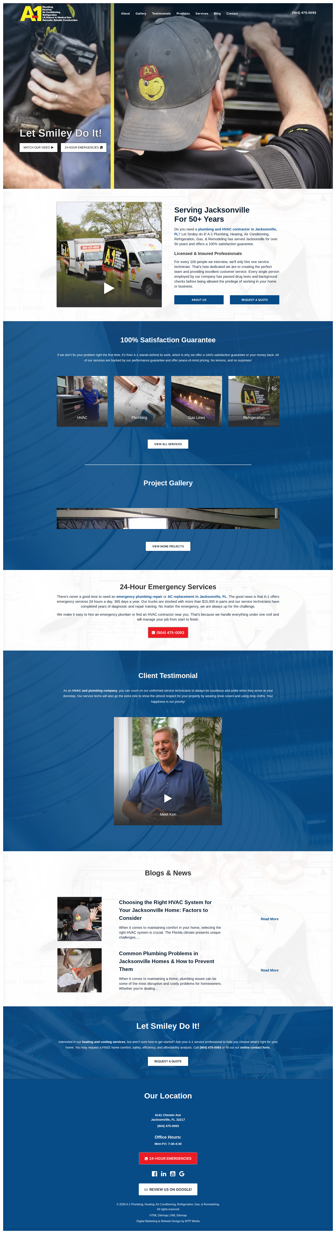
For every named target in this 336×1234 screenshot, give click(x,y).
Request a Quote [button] (254, 300)
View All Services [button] (168, 444)
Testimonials (161, 13)
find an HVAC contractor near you (162, 614)
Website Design (171, 1221)
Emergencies (82, 147)
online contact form (255, 1047)
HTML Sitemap (158, 1215)
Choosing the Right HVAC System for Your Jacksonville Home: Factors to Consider (165, 910)
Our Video (37, 147)
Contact (232, 13)
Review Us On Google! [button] (170, 1189)
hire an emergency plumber (109, 614)
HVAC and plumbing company (94, 690)
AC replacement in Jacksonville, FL (197, 597)
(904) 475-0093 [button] (170, 633)
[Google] (181, 1175)
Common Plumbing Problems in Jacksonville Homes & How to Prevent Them (166, 961)
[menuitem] (125, 13)
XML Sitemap (178, 1215)
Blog (217, 13)
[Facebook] (154, 1175)
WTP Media (192, 1221)
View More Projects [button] (168, 546)
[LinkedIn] (163, 1175)
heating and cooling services (103, 1042)
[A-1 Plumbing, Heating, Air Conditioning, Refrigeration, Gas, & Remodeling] (49, 14)
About (125, 13)
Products (183, 13)
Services (201, 13)
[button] (79, 919)
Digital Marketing (147, 1221)
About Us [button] (199, 300)
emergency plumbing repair (139, 597)
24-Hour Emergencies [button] (170, 1158)
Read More (270, 919)
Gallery (141, 13)
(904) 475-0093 (304, 13)
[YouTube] (172, 1175)
